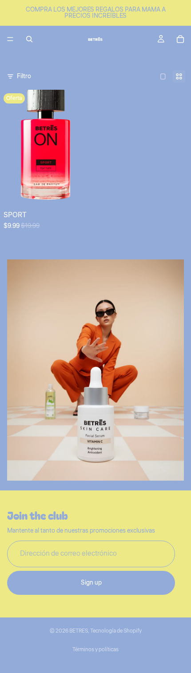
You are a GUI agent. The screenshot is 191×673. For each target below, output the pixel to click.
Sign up (91, 582)
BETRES (78, 631)
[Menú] (10, 39)
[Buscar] (29, 39)
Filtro (24, 76)
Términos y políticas (95, 649)
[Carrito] (180, 39)
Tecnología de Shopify (116, 631)
